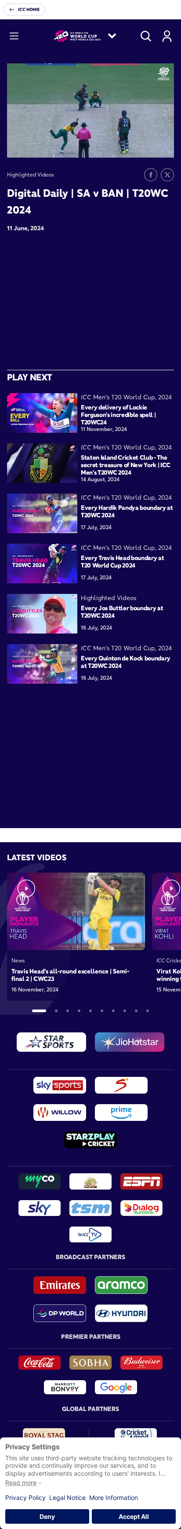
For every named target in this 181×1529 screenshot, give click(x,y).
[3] (67, 1011)
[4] (79, 1011)
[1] (39, 1011)
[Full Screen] (162, 144)
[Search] (146, 36)
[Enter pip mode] (147, 144)
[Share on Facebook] (150, 174)
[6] (102, 1011)
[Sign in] (167, 36)
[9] (136, 1011)
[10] (147, 1011)
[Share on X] (167, 174)
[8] (124, 1011)
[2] (56, 1011)
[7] (113, 1011)
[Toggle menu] (14, 36)
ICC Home (29, 9)
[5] (90, 1011)
